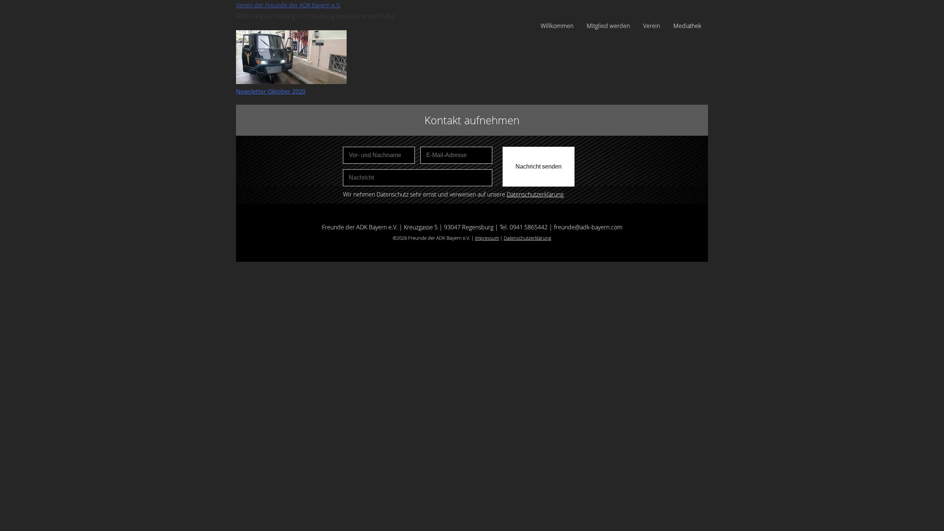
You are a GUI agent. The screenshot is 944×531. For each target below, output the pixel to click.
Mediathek (687, 26)
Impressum (487, 238)
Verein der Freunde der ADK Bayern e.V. (288, 5)
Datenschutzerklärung (535, 194)
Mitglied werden (608, 26)
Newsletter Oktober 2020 (270, 91)
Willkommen (557, 26)
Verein (651, 26)
